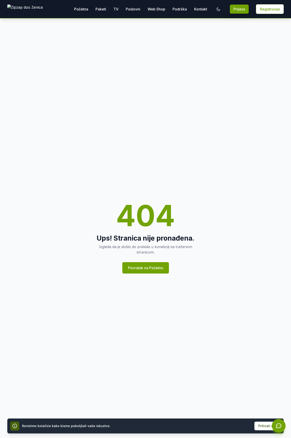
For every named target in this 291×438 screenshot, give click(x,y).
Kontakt (200, 9)
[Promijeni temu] (218, 9)
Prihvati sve (267, 426)
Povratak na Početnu (145, 268)
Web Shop (156, 9)
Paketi (100, 9)
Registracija (270, 9)
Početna (81, 9)
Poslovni (133, 9)
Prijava (239, 9)
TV (115, 9)
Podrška (180, 9)
